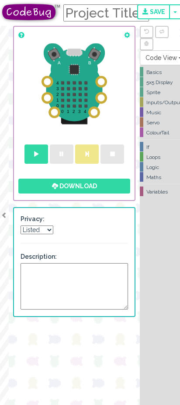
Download (77, 186)
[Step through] (87, 154)
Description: (39, 256)
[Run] (36, 154)
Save (157, 11)
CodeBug (31, 12)
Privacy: (33, 218)
